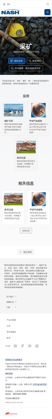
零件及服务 (11, 332)
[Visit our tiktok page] (36, 345)
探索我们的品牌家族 (13, 359)
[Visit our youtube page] (29, 345)
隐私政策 (9, 373)
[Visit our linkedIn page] (15, 345)
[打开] (47, 12)
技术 (8, 338)
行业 (8, 326)
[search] (48, 4)
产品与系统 (11, 320)
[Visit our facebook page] (22, 345)
